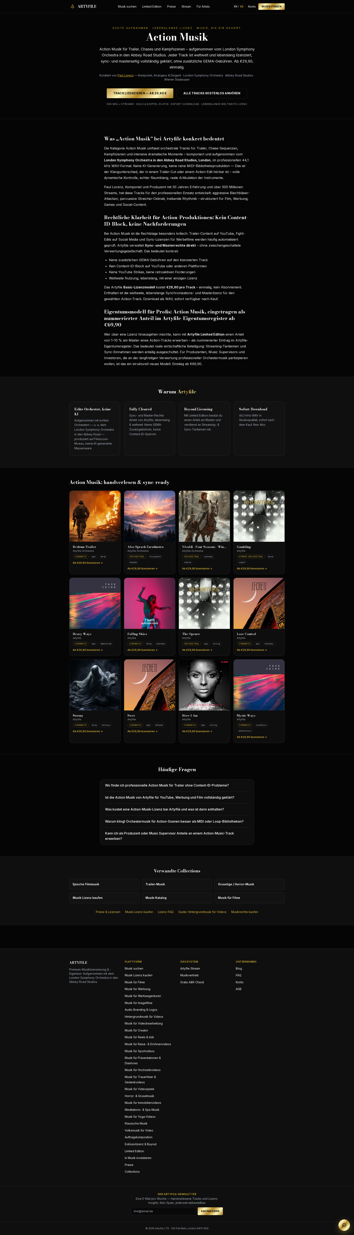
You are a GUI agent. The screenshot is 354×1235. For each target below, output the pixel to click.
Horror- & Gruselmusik (139, 1096)
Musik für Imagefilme (138, 1003)
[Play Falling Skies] (149, 603)
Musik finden (271, 6)
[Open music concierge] (344, 1225)
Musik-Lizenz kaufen (139, 912)
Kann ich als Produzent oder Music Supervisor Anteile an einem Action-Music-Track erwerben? (169, 836)
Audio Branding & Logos (141, 1009)
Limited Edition (151, 6)
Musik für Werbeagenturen (143, 996)
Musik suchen (127, 6)
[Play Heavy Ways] (94, 603)
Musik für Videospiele (139, 1089)
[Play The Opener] (204, 603)
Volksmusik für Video (139, 1130)
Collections (132, 1171)
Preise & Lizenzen (108, 912)
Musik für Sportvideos (139, 1051)
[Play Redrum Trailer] (94, 516)
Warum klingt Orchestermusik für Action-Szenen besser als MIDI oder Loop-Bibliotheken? (174, 821)
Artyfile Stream (190, 968)
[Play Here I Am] (204, 684)
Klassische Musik (136, 1123)
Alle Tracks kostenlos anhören (212, 93)
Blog (239, 968)
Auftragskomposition (138, 1137)
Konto (252, 6)
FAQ (238, 975)
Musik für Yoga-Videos (140, 1116)
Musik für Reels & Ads (139, 1037)
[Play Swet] (149, 684)
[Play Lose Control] (259, 603)
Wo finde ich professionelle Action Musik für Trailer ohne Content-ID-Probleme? (167, 785)
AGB (239, 989)
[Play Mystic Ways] (259, 684)
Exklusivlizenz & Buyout (141, 1144)
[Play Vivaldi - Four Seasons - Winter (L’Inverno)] (204, 516)
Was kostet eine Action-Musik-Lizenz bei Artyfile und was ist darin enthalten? (164, 809)
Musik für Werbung (137, 989)
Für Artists (203, 6)
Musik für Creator (136, 1030)
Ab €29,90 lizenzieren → (88, 562)
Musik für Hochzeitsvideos (143, 1070)
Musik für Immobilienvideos (143, 1102)
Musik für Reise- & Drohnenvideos (148, 1044)
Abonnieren (210, 1211)
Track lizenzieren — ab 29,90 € (140, 93)
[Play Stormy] (94, 684)
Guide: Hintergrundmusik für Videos (202, 912)
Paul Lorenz (126, 75)
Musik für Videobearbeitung (144, 1023)
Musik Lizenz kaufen (138, 975)
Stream (186, 6)
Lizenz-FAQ (166, 912)
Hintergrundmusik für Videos (144, 1016)
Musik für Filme (135, 982)
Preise (171, 6)
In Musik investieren (138, 1158)
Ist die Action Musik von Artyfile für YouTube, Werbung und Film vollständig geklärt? (169, 797)
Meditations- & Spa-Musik (142, 1109)
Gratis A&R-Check (192, 982)
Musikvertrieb (189, 975)
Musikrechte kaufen (244, 912)
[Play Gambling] (259, 516)
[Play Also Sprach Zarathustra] (149, 516)
